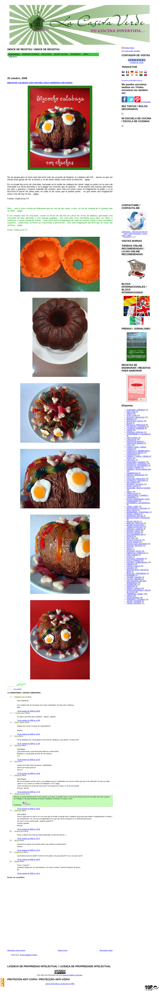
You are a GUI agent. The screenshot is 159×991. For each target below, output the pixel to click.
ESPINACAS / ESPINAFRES (137, 466)
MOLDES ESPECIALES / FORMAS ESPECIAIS (136, 526)
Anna (16, 736)
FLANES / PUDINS (133, 467)
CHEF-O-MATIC (132, 438)
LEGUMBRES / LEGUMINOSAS (138, 503)
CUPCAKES (131, 460)
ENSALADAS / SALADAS (136, 462)
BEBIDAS (130, 419)
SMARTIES (131, 586)
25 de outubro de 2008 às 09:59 (28, 711)
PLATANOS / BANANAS (135, 559)
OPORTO (130, 536)
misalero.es (18, 852)
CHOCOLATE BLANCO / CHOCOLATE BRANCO (135, 442)
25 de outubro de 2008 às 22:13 (28, 850)
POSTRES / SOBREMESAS (137, 562)
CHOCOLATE (131, 440)
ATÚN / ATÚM (132, 415)
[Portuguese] (128, 75)
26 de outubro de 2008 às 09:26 (28, 859)
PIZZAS (129, 557)
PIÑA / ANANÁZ (132, 555)
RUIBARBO (131, 575)
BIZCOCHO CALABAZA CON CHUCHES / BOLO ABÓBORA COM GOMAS (39, 83)
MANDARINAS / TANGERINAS (138, 512)
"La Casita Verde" (126, 237)
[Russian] (124, 75)
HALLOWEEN (17, 689)
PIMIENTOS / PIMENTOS (136, 553)
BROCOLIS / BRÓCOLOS (136, 425)
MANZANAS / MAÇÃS (135, 516)
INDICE (129, 492)
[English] (124, 72)
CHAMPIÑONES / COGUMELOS (139, 434)
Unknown (18, 745)
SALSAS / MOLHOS (134, 579)
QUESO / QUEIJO (133, 566)
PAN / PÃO (131, 538)
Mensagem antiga (106, 950)
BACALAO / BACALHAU (135, 417)
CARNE (129, 430)
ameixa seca (19, 831)
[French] (128, 72)
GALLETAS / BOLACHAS (136, 479)
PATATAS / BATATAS (134, 546)
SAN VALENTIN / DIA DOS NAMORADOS (136, 582)
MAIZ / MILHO (132, 510)
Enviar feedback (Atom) (28, 955)
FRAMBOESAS (132, 473)
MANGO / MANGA (133, 514)
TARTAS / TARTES (134, 588)
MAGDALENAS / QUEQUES (137, 508)
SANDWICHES (132, 585)
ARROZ (129, 414)
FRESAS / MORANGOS (135, 475)
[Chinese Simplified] (146, 75)
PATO (129, 547)
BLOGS (129, 423)
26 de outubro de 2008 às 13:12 (28, 873)
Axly (16, 761)
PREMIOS (130, 564)
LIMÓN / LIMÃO (132, 507)
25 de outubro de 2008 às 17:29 (28, 792)
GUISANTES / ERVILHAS (136, 480)
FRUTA (129, 477)
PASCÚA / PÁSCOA (134, 540)
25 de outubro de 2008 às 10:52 (28, 734)
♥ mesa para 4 (19, 713)
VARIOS (130, 596)
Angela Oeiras (19, 794)
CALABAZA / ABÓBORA (135, 428)
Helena (17, 861)
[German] (133, 72)
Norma (17, 840)
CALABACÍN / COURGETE (136, 427)
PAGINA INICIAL (14, 54)
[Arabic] (141, 75)
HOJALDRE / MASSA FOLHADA (138, 488)
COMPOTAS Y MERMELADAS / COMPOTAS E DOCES (138, 452)
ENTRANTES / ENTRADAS (137, 464)
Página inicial (62, 950)
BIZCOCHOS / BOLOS (135, 421)
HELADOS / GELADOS (135, 484)
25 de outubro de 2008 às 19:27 (28, 839)
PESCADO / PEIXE (134, 551)
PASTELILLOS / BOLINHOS (137, 544)
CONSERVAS (132, 454)
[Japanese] (133, 75)
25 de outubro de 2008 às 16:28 (28, 773)
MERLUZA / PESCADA (135, 523)
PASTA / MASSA (133, 542)
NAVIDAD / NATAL (133, 531)
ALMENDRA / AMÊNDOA (136, 410)
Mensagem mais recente (16, 950)
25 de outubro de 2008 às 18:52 (28, 809)
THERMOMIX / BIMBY (135, 594)
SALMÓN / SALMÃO (134, 577)
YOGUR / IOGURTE (134, 603)
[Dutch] (146, 72)
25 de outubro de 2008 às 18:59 (28, 829)
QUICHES (130, 568)
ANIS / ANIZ (131, 412)
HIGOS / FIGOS (132, 486)
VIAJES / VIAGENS (134, 601)
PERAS (129, 549)
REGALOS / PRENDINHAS (136, 573)
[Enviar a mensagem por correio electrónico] (26, 686)
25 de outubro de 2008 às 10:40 (28, 720)
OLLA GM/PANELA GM (135, 534)
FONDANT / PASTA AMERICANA (139, 469)
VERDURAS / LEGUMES (136, 600)
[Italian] (141, 72)
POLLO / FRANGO (133, 560)
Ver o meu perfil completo (131, 51)
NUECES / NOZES (133, 533)
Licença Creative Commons (72, 975)
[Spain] (137, 72)
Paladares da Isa (20, 697)
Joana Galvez (19, 722)
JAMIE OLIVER (132, 494)
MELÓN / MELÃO (133, 521)
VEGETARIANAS (133, 598)
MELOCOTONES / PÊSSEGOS (138, 518)
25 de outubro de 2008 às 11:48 (28, 744)
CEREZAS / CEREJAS (135, 432)
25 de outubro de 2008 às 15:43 (28, 760)
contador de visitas (136, 62)
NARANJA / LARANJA (135, 529)
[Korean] (137, 75)
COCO (129, 445)
